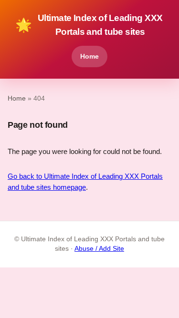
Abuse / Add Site (99, 248)
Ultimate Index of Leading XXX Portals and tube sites (88, 25)
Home (89, 56)
